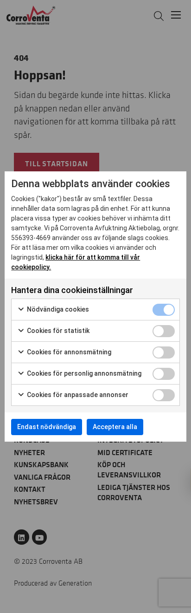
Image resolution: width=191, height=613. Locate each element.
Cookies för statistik (57, 330)
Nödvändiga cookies (57, 309)
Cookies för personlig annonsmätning (83, 373)
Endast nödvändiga (46, 426)
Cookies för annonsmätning (68, 352)
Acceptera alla (115, 426)
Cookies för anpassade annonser (76, 394)
